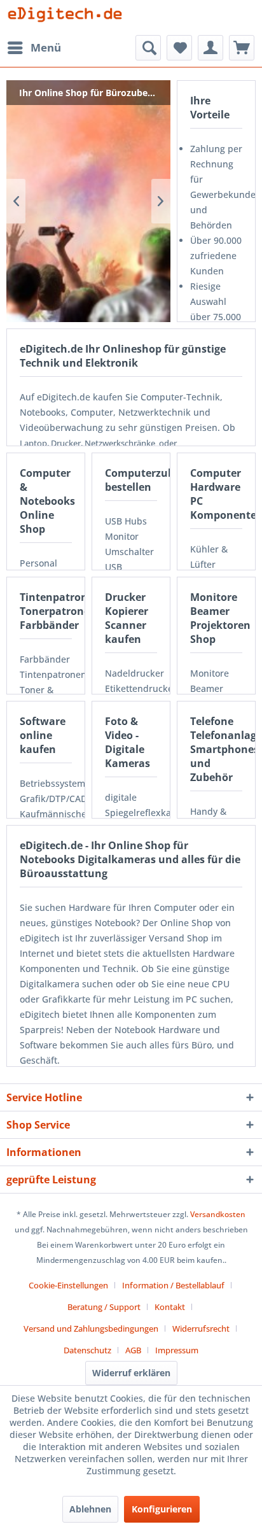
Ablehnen (90, 1509)
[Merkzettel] (179, 47)
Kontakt (170, 1307)
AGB (133, 1350)
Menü (46, 47)
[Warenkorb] (241, 47)
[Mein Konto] (210, 47)
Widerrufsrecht (201, 1328)
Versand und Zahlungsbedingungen (91, 1328)
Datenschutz (87, 1350)
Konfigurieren (162, 1509)
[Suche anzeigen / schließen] (148, 47)
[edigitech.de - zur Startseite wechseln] (68, 17)
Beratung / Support (104, 1307)
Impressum (176, 1350)
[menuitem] (33, 47)
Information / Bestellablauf (173, 1285)
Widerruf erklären (131, 1373)
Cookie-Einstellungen (68, 1285)
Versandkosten (217, 1214)
